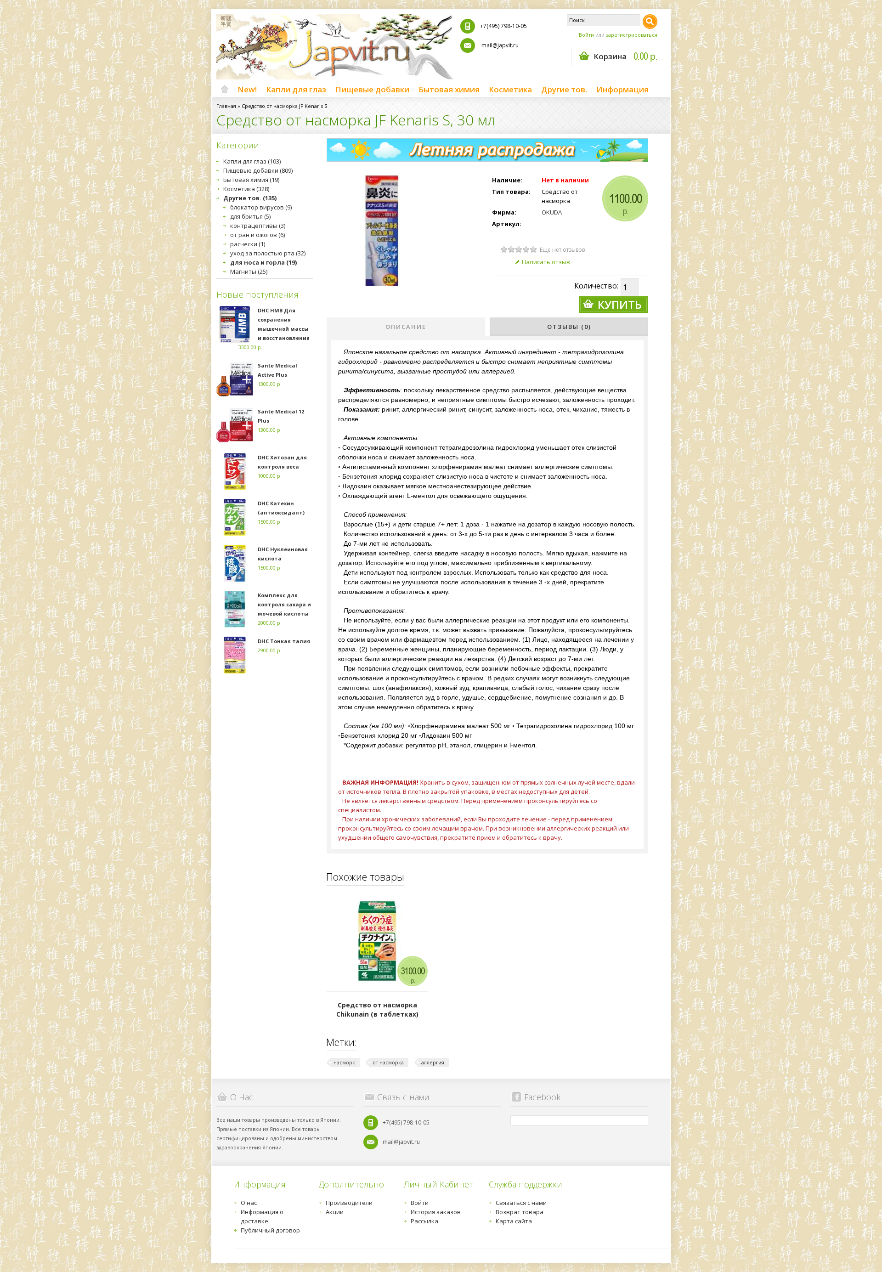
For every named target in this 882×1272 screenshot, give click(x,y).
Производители (349, 1203)
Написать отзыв (546, 262)
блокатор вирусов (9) (261, 207)
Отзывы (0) (569, 326)
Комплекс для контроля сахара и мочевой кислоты (284, 604)
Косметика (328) (246, 189)
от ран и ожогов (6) (257, 235)
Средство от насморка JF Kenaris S (284, 105)
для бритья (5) (250, 216)
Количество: (596, 286)
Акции (335, 1212)
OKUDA (552, 212)
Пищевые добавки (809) (258, 170)
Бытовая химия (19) (251, 179)
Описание (405, 326)
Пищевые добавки (372, 89)
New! (247, 89)
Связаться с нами (521, 1203)
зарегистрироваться (631, 34)
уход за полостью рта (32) (267, 253)
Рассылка (424, 1221)
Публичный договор (270, 1230)
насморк (344, 1062)
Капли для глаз (296, 89)
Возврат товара (519, 1212)
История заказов (436, 1212)
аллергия (432, 1062)
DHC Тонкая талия (284, 641)
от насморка (388, 1062)
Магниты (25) (248, 271)
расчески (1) (247, 244)
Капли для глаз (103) (252, 161)
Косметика (510, 89)
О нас (249, 1203)
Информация (622, 89)
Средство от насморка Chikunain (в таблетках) (377, 1009)
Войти (586, 34)
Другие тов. (564, 89)
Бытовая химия (449, 89)
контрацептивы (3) (257, 225)
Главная (226, 105)
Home (224, 89)
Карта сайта (514, 1221)
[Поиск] (650, 21)
